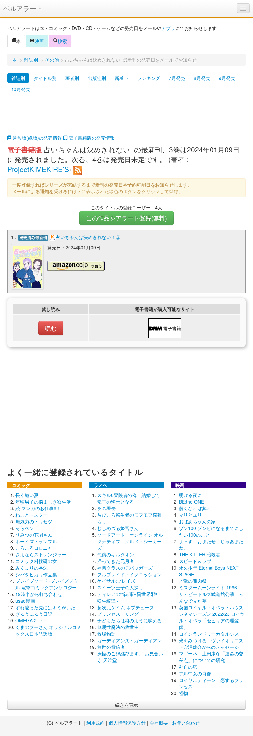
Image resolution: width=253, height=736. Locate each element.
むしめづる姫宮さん (118, 528)
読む (51, 328)
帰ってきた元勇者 (115, 561)
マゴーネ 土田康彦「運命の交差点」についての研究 (211, 656)
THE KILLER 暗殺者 (199, 554)
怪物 (183, 693)
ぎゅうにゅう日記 (33, 614)
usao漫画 (25, 600)
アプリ (168, 28)
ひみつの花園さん (33, 534)
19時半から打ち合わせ (38, 594)
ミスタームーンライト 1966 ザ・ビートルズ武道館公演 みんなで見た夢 (211, 594)
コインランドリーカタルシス (209, 633)
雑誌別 (31, 59)
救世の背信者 (111, 647)
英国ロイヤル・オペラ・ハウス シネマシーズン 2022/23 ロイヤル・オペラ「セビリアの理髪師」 (213, 617)
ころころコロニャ (33, 547)
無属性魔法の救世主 (118, 627)
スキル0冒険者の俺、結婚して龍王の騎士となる (128, 498)
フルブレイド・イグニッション (129, 574)
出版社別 (97, 78)
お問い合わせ (186, 722)
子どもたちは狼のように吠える (129, 620)
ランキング (148, 78)
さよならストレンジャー (40, 554)
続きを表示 (126, 704)
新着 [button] (120, 78)
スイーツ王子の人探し (120, 587)
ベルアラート (23, 8)
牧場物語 (106, 633)
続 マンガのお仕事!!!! (37, 508)
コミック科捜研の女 (36, 561)
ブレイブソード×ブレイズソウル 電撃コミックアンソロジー (46, 584)
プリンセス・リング (118, 614)
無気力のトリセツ (33, 521)
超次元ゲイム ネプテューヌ (125, 607)
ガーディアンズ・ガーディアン (129, 640)
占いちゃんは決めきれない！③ (88, 237)
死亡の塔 (188, 666)
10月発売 (20, 89)
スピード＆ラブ (195, 561)
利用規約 (95, 722)
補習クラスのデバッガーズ (125, 567)
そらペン (24, 528)
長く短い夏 (27, 495)
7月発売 (177, 78)
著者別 (72, 78)
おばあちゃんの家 (197, 521)
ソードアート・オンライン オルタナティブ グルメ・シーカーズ (130, 541)
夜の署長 (106, 508)
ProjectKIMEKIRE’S (38, 169)
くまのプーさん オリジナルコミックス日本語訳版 (48, 630)
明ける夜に (190, 495)
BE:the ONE (191, 501)
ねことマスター (31, 514)
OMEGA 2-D (28, 620)
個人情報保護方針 (127, 722)
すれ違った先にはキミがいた (45, 607)
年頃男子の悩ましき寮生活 (43, 501)
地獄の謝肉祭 (193, 581)
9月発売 (227, 78)
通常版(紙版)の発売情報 (36, 137)
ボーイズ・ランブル (36, 541)
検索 (62, 41)
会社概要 (159, 722)
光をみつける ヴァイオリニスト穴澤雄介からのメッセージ (211, 643)
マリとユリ (190, 514)
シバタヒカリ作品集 (36, 574)
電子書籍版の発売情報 (91, 137)
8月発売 (202, 78)
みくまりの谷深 (31, 567)
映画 (39, 41)
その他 (52, 59)
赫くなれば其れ (195, 508)
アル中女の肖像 (195, 673)
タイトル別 (45, 78)
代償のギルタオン (115, 554)
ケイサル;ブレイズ (116, 581)
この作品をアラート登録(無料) (126, 218)
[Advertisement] (126, 117)
